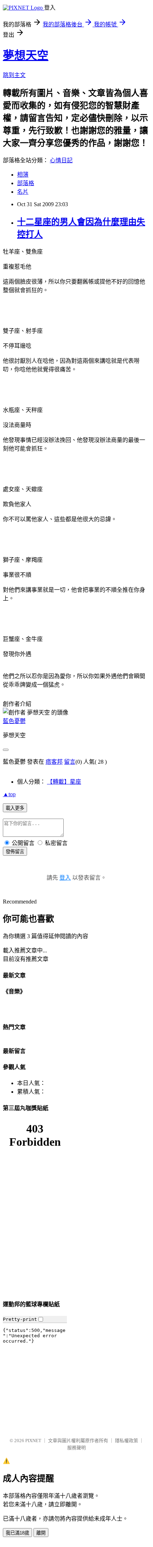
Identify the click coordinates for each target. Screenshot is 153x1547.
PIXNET (33, 1440)
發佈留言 (15, 851)
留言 (69, 762)
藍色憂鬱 (14, 721)
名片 (22, 192)
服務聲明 (76, 1447)
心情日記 (61, 160)
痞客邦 (54, 762)
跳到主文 (14, 75)
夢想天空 (25, 55)
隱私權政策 (126, 1440)
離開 (41, 1533)
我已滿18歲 (17, 1533)
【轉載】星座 (64, 782)
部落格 (25, 183)
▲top (9, 794)
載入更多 (15, 808)
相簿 (22, 175)
